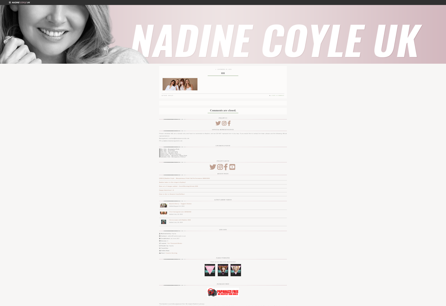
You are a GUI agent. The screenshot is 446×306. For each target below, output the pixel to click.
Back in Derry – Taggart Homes (180, 203)
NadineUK (21, 2)
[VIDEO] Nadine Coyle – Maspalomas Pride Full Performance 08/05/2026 (184, 178)
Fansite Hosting (171, 253)
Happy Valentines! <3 (166, 190)
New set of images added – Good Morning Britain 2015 (178, 186)
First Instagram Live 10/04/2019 (180, 212)
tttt (223, 73)
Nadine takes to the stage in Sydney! (172, 182)
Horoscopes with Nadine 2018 (180, 220)
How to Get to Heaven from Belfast (172, 194)
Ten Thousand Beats (174, 243)
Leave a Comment (277, 95)
